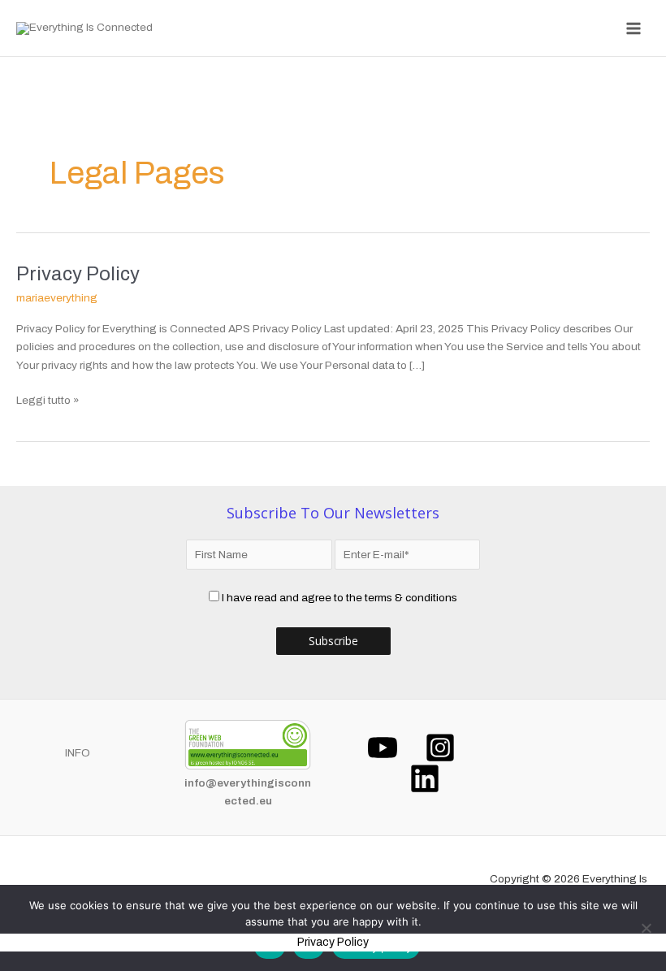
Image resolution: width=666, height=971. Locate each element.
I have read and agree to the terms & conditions (339, 598)
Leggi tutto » (48, 399)
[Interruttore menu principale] (634, 28)
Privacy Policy (78, 273)
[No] (646, 928)
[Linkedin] (424, 778)
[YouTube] (382, 747)
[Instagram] (440, 747)
